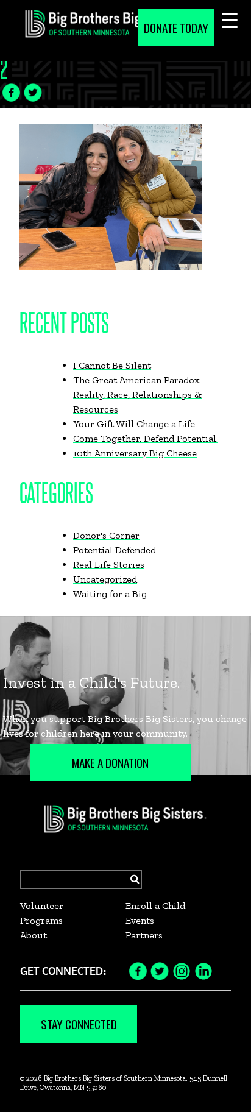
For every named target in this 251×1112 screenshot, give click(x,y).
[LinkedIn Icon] (203, 970)
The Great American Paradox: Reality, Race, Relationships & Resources (137, 394)
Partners (144, 935)
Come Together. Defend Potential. (145, 438)
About (33, 935)
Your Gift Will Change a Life (134, 424)
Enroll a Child (155, 906)
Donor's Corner (106, 535)
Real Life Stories (108, 564)
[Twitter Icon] (33, 91)
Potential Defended (114, 550)
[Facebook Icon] (11, 91)
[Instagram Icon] (182, 970)
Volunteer (41, 906)
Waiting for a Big (110, 594)
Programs (41, 920)
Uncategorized (105, 579)
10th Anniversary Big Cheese (135, 453)
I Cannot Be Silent (112, 365)
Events (139, 920)
